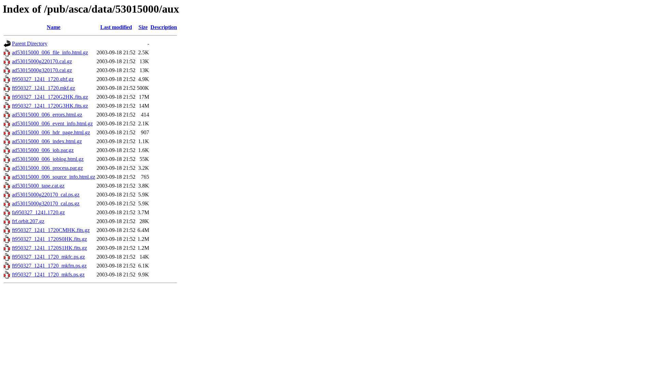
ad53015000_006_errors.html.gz (47, 115)
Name (53, 27)
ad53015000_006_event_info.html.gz (52, 123)
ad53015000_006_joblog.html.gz (48, 159)
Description (163, 27)
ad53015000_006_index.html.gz (47, 141)
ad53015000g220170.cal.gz (42, 61)
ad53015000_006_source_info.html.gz (53, 177)
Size (143, 27)
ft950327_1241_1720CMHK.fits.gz (51, 230)
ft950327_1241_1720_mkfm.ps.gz (49, 266)
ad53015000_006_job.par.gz (43, 150)
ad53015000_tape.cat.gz (38, 186)
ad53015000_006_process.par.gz (47, 168)
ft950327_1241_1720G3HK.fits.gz (50, 106)
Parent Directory (29, 43)
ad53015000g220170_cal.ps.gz (45, 194)
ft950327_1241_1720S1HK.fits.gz (49, 248)
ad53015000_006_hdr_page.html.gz (51, 132)
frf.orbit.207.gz (28, 221)
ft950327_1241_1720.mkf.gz (43, 88)
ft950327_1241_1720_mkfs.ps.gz (48, 274)
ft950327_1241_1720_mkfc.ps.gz (48, 257)
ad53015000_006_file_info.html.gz (50, 52)
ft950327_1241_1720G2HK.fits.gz (50, 97)
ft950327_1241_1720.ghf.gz (43, 79)
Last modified (116, 27)
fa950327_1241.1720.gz (38, 212)
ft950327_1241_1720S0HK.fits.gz (49, 239)
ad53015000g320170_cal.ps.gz (45, 203)
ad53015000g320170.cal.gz (42, 70)
